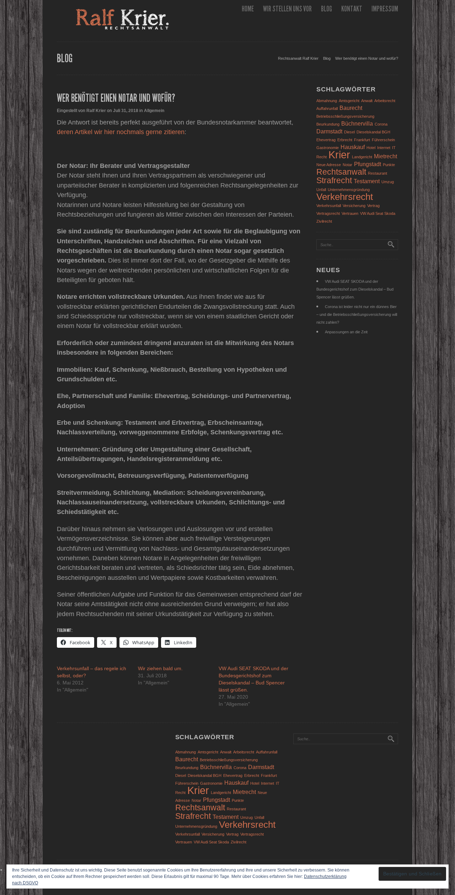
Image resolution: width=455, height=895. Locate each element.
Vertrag (373, 205)
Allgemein (154, 110)
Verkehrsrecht (344, 197)
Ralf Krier (96, 110)
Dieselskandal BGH (373, 132)
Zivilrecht (324, 221)
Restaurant (377, 173)
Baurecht (350, 108)
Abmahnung (326, 101)
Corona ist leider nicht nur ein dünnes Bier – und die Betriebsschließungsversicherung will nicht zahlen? (356, 314)
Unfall (321, 189)
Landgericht (362, 157)
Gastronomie (327, 147)
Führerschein (383, 140)
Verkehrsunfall (328, 205)
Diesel (349, 132)
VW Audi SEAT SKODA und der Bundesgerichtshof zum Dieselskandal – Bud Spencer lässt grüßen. (355, 289)
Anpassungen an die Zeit (346, 332)
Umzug (387, 182)
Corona (381, 124)
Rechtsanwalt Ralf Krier (298, 58)
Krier (339, 154)
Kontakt (351, 9)
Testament (367, 181)
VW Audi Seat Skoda (377, 213)
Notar (347, 165)
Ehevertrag (326, 140)
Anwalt (367, 101)
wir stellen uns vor (287, 9)
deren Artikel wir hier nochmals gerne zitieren (120, 132)
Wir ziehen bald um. (160, 668)
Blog (326, 9)
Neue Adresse (328, 165)
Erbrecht (344, 140)
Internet (383, 147)
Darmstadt (329, 131)
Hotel (370, 147)
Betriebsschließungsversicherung (345, 116)
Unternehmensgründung (349, 189)
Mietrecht (385, 156)
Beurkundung (327, 124)
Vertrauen (350, 213)
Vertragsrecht (328, 213)
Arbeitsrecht (384, 101)
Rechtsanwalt (341, 171)
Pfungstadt (367, 164)
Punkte (389, 165)
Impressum (384, 9)
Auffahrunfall (327, 108)
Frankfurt (362, 140)
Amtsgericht (349, 101)
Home (248, 9)
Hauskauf (353, 147)
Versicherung (354, 205)
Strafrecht (334, 180)
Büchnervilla (357, 123)
